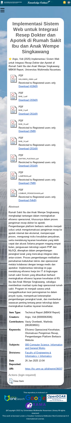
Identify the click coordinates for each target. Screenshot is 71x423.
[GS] (35, 398)
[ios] (14, 398)
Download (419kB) (28, 86)
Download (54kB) (27, 200)
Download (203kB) (28, 100)
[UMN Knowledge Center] (35, 2)
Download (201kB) (28, 148)
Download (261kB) (28, 113)
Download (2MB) (27, 131)
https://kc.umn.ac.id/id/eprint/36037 (43, 368)
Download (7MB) (27, 183)
